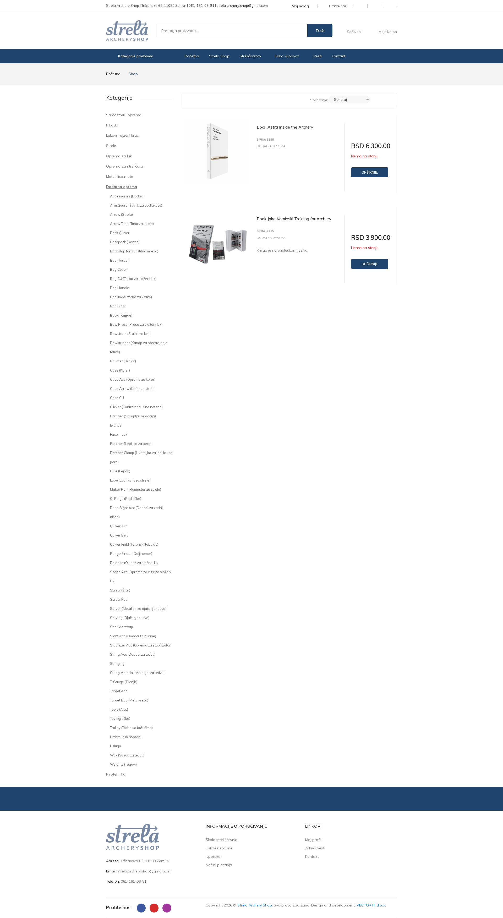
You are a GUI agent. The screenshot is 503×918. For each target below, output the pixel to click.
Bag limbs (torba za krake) (131, 297)
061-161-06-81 (201, 5)
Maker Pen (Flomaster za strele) (135, 489)
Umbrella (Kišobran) (125, 737)
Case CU (117, 398)
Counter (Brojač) (123, 361)
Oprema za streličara (124, 166)
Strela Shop (219, 56)
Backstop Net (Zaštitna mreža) (134, 251)
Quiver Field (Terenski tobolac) (134, 544)
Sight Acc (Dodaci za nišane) (133, 636)
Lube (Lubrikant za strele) (130, 480)
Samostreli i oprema (123, 115)
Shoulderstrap (121, 627)
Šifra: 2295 (265, 231)
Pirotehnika (115, 774)
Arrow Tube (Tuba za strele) (132, 224)
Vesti (317, 56)
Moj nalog (301, 6)
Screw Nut (118, 599)
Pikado (112, 125)
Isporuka (213, 856)
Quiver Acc (119, 526)
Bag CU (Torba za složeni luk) (133, 278)
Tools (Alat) (119, 709)
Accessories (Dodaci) (127, 196)
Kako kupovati (287, 56)
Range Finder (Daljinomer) (131, 553)
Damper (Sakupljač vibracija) (133, 416)
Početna (192, 56)
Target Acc (118, 691)
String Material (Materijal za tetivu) (137, 673)
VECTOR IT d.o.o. (371, 905)
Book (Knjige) (121, 315)
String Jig (117, 663)
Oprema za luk (119, 156)
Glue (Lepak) (120, 471)
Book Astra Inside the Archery (285, 127)
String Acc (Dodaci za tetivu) (132, 654)
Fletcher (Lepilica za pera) (130, 443)
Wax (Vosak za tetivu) (127, 755)
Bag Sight (118, 306)
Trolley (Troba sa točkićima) (131, 728)
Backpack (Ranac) (124, 242)
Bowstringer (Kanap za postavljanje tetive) (138, 347)
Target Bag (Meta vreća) (129, 700)
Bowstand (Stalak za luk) (130, 333)
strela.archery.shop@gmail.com (242, 5)
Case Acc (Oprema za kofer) (132, 379)
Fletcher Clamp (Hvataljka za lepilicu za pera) (141, 457)
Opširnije (370, 172)
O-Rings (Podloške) (125, 498)
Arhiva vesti (315, 848)
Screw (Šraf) (120, 590)
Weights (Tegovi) (123, 764)
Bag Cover (118, 269)
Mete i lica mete (119, 176)
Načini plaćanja (219, 864)
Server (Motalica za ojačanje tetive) (138, 608)
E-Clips (115, 425)
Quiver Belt (119, 535)
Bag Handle (119, 288)
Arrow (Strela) (121, 214)
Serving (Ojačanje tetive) (129, 618)
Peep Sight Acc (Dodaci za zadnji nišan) (136, 512)
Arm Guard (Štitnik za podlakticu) (136, 205)
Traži (320, 30)
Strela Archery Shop (254, 905)
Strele (111, 145)
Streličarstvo (250, 56)
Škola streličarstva (221, 839)
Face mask (118, 434)
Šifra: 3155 (265, 139)
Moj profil (313, 839)
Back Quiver (119, 233)
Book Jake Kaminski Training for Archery (294, 218)
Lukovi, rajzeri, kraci (122, 135)
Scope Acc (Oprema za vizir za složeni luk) (141, 576)
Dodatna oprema (121, 187)
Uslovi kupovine (219, 848)
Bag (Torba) (119, 260)
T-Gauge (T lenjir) (123, 682)
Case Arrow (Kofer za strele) (133, 388)
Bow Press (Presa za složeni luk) (136, 324)
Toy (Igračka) (120, 718)
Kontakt (338, 56)
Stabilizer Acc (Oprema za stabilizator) (141, 645)
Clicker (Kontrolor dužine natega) (136, 407)
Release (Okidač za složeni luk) (135, 563)
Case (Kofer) (120, 370)
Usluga (115, 746)
